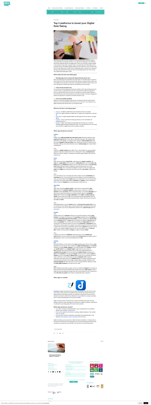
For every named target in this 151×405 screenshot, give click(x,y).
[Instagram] (50, 372)
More (94, 12)
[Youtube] (57, 372)
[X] (53, 372)
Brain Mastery (71, 12)
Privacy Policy (46, 403)
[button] (79, 8)
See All (102, 341)
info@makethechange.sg (52, 369)
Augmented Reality (57, 12)
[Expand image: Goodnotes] (70, 285)
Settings (140, 403)
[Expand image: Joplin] (81, 285)
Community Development (86, 12)
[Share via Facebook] (54, 333)
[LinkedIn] (55, 372)
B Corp (64, 12)
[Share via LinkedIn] (60, 333)
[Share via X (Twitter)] (57, 333)
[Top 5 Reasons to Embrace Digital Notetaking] (56, 348)
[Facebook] (48, 372)
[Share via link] (62, 333)
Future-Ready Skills (58, 329)
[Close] (149, 403)
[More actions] (96, 20)
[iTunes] (59, 372)
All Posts (49, 12)
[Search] (146, 3)
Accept (146, 403)
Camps (77, 12)
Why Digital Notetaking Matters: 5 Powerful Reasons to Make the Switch (55, 355)
